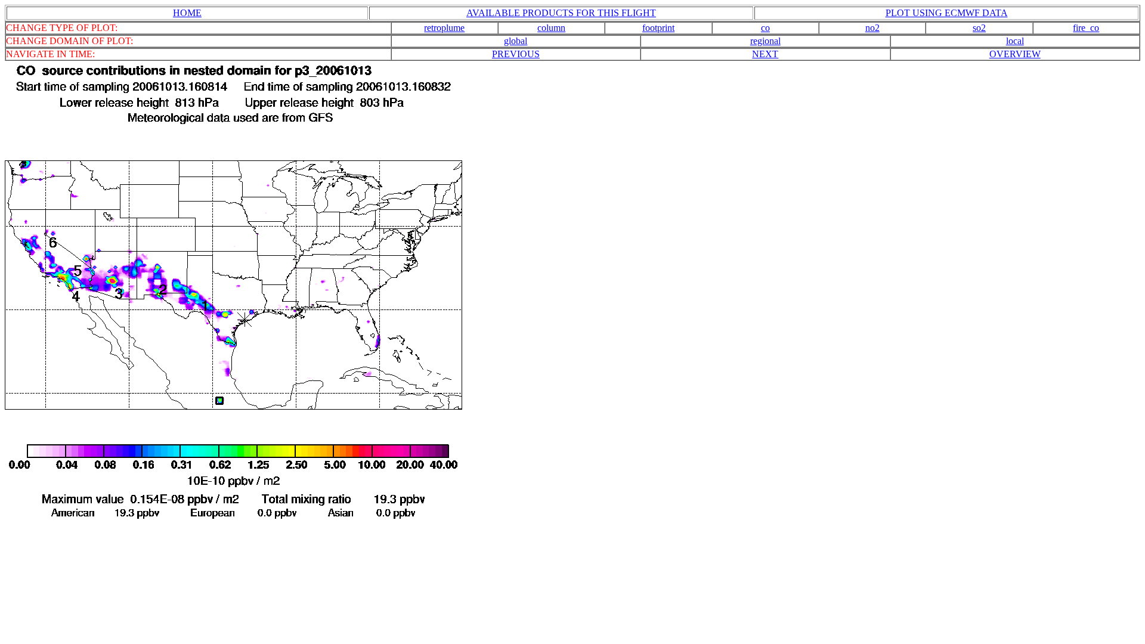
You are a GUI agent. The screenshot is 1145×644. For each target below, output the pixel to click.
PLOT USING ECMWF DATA (947, 13)
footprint (658, 28)
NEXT (765, 54)
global (515, 41)
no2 (872, 28)
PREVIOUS (516, 54)
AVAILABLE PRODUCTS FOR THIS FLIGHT (561, 13)
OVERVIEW (1015, 54)
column (551, 28)
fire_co (1086, 28)
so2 (979, 28)
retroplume (444, 28)
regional (765, 41)
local (1015, 41)
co (765, 28)
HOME (187, 13)
